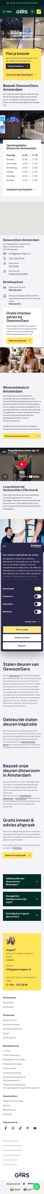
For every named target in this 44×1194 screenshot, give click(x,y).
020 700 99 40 (16, 258)
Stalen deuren (9, 1037)
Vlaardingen (8, 1002)
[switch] (37, 597)
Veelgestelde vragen (12, 1063)
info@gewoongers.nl (19, 253)
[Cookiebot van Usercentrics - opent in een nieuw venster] (31, 546)
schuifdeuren (20, 798)
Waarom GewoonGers (13, 1101)
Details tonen (30, 622)
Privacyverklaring (10, 1164)
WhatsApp (17, 848)
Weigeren (22, 646)
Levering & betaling (12, 1072)
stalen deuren (14, 675)
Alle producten (10, 1020)
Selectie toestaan (22, 638)
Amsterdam (8, 1007)
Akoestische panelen (12, 1028)
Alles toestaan (22, 629)
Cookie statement (10, 1160)
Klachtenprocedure (11, 1141)
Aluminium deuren (11, 1024)
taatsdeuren (8, 798)
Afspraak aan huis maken (14, 1059)
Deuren (6, 1033)
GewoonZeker (9, 1068)
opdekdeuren (25, 795)
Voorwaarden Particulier (12, 1150)
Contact (7, 1050)
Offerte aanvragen (11, 1055)
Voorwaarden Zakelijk (11, 1155)
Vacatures (7, 1114)
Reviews (7, 1105)
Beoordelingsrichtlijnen (12, 1145)
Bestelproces (9, 1109)
